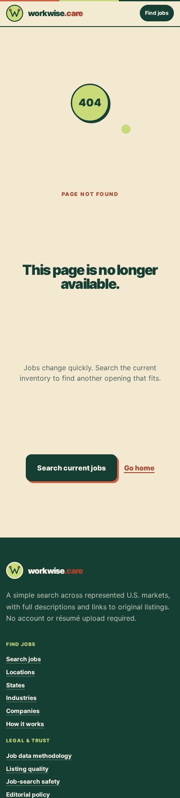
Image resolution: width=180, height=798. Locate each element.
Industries (21, 697)
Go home (139, 467)
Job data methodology (39, 755)
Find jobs (157, 13)
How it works (25, 723)
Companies (23, 710)
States (15, 685)
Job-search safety (33, 781)
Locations (20, 672)
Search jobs (23, 659)
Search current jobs (71, 467)
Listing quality (27, 768)
